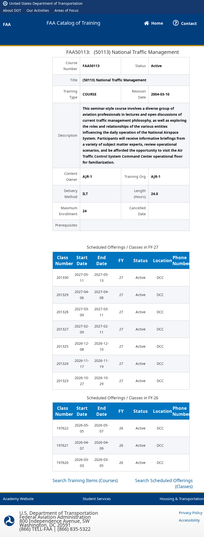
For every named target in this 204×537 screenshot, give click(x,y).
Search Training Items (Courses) (85, 480)
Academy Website (18, 498)
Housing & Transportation (182, 498)
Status (140, 65)
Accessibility (189, 520)
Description (67, 135)
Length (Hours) (140, 193)
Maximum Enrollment (68, 211)
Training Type (70, 94)
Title (73, 80)
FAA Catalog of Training (73, 23)
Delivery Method (70, 193)
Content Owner (70, 176)
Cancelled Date (137, 211)
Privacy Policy (191, 512)
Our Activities (38, 10)
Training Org (135, 176)
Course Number (70, 65)
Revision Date (139, 94)
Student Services (97, 498)
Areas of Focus (66, 10)
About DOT (12, 10)
